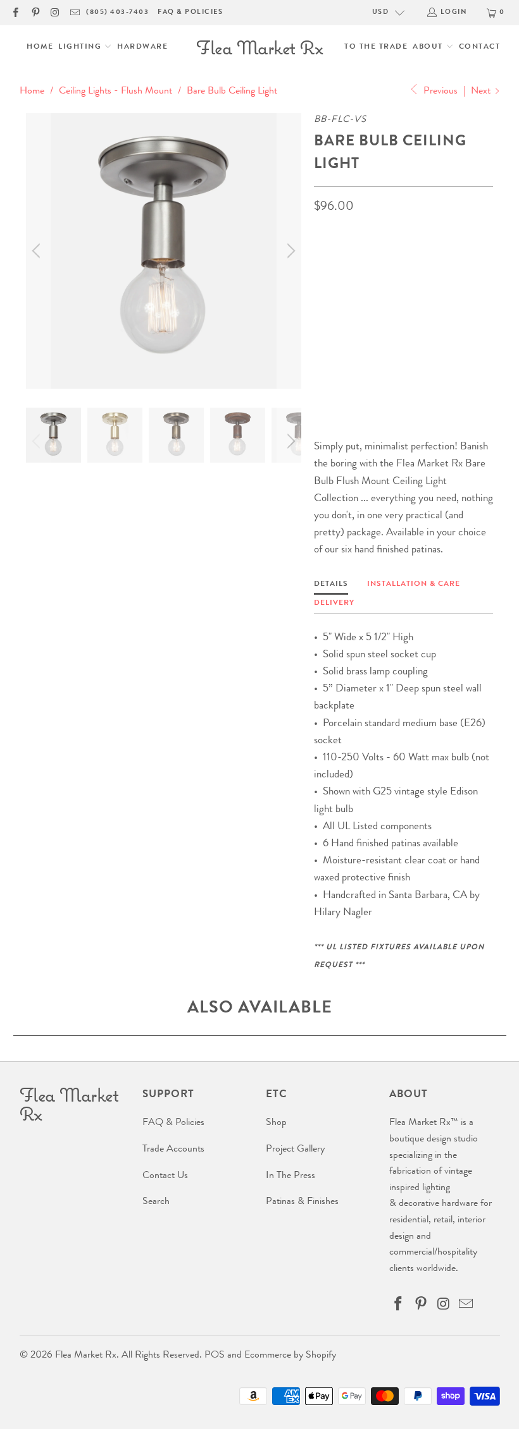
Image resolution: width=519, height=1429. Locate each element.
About (429, 47)
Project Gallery (295, 1150)
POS (214, 1356)
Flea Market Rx (85, 1356)
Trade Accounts (173, 1150)
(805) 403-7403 (117, 12)
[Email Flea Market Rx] (74, 12)
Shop (276, 1123)
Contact (480, 47)
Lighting (81, 47)
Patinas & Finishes (302, 1202)
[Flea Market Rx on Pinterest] (34, 12)
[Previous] (38, 250)
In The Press (290, 1176)
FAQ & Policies (190, 12)
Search (156, 1202)
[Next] (289, 250)
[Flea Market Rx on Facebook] (14, 12)
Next (482, 92)
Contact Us (165, 1176)
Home (40, 47)
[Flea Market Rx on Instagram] (54, 12)
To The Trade (376, 47)
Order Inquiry (365, 351)
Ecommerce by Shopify (290, 1356)
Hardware (142, 47)
